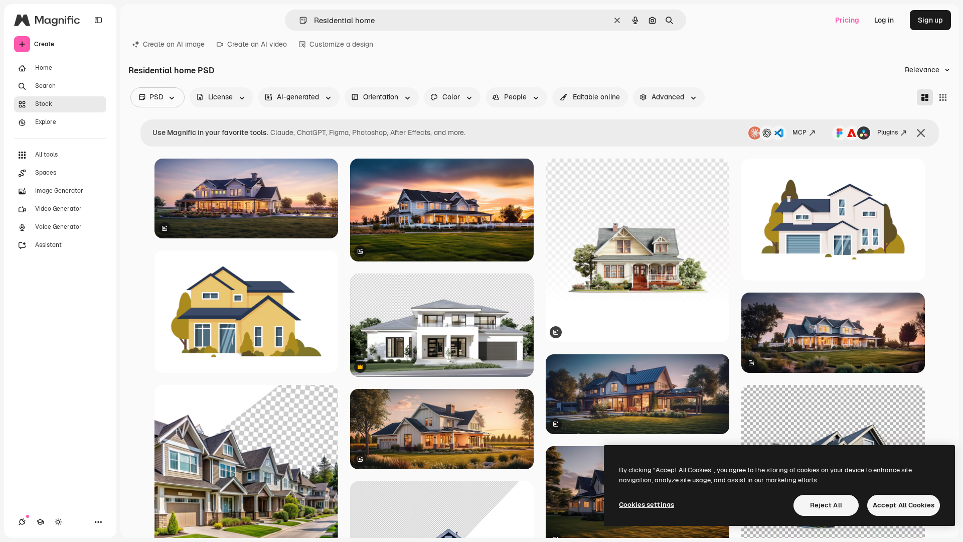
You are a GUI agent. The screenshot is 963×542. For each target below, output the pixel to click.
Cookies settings (646, 504)
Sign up (930, 20)
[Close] (921, 133)
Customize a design (341, 44)
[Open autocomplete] (299, 20)
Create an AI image (174, 44)
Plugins (887, 132)
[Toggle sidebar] (98, 20)
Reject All (826, 505)
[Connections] (22, 522)
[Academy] (40, 522)
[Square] (943, 97)
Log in (884, 20)
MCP (799, 132)
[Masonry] (925, 97)
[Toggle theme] (58, 522)
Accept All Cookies (903, 505)
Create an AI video (257, 44)
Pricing (847, 20)
